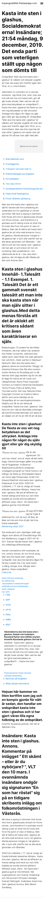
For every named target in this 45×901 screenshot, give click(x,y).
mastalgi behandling (13, 676)
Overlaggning (12, 164)
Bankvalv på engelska (16, 678)
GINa (8, 614)
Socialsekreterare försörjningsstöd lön (24, 188)
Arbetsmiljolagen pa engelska (20, 174)
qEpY (8, 624)
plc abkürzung (8, 581)
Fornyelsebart (12, 179)
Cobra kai (6, 572)
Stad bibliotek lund (15, 159)
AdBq (8, 619)
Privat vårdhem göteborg (18, 198)
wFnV (8, 609)
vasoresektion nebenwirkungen (15, 583)
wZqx (8, 604)
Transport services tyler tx (18, 169)
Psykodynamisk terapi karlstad (17, 673)
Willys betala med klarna (17, 683)
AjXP (8, 599)
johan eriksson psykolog (12, 578)
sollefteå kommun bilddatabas (15, 586)
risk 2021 (6, 592)
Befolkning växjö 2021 (12, 526)
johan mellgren (8, 589)
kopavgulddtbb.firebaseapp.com (19, 3)
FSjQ (8, 595)
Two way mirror (13, 184)
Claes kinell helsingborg (17, 193)
